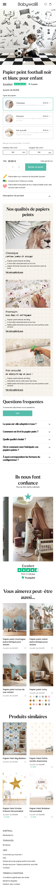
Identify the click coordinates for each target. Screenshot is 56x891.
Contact (6, 868)
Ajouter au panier (35, 167)
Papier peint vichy (38, 689)
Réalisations (8, 835)
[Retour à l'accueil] (28, 4)
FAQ (17, 413)
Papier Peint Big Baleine (14, 758)
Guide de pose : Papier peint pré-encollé (20, 864)
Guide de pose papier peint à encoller (19, 861)
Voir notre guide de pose (14, 272)
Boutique (6, 845)
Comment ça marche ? (13, 855)
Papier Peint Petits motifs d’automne (39, 759)
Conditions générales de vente (16, 877)
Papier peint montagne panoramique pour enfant (14, 642)
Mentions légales (10, 881)
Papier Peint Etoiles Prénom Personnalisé (13, 809)
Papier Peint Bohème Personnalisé (40, 809)
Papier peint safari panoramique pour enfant (39, 642)
